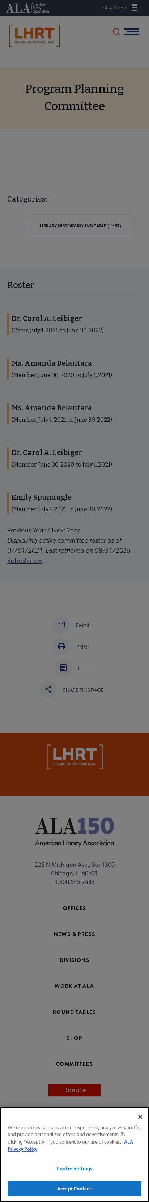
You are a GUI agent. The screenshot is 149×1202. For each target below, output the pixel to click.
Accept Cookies (74, 1188)
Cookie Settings (75, 1168)
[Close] (140, 1117)
